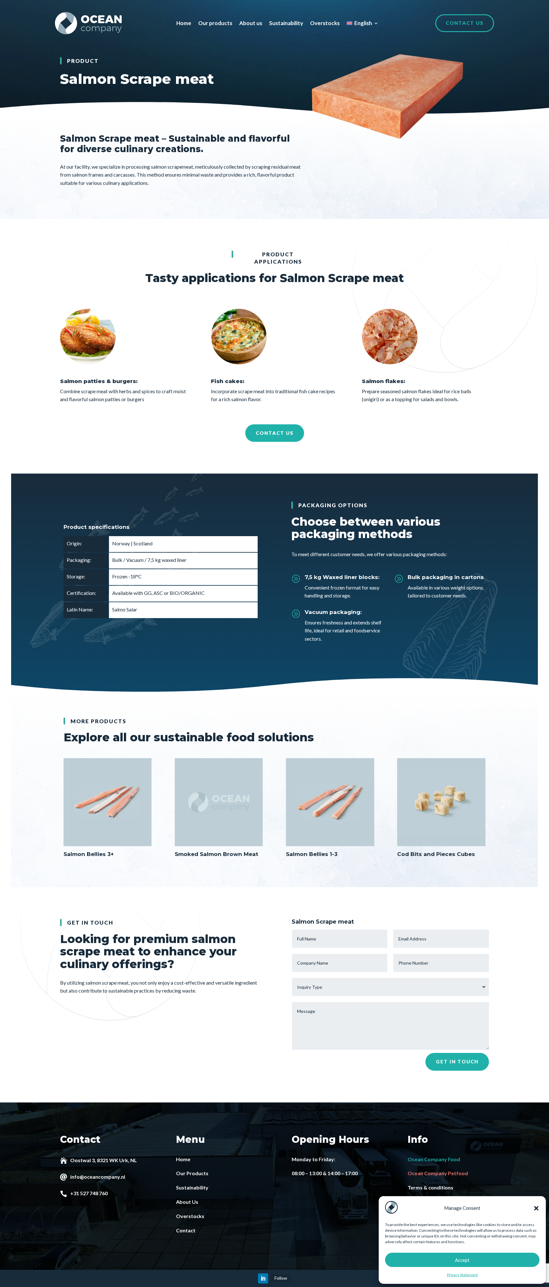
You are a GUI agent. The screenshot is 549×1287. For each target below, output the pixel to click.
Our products (215, 23)
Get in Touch (457, 1061)
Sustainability (286, 23)
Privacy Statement (462, 1274)
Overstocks (325, 23)
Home (183, 23)
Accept (462, 1260)
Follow (280, 1278)
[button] (536, 1208)
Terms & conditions (430, 1187)
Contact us (465, 23)
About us (250, 23)
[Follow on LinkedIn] (263, 1278)
